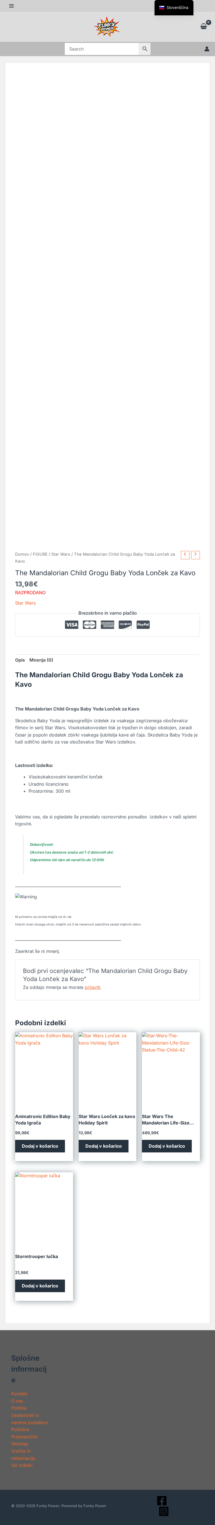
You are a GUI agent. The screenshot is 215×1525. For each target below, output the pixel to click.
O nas (17, 1401)
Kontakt (19, 1393)
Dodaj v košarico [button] (40, 1146)
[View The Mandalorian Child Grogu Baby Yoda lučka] (33, 639)
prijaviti (92, 987)
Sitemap (19, 1443)
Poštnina (20, 1429)
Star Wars (60, 554)
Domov (22, 554)
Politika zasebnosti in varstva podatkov (29, 1415)
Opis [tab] (20, 660)
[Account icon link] (206, 48)
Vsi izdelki (21, 1465)
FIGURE (40, 554)
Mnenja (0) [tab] (41, 660)
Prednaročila (24, 1436)
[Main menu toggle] (11, 6)
